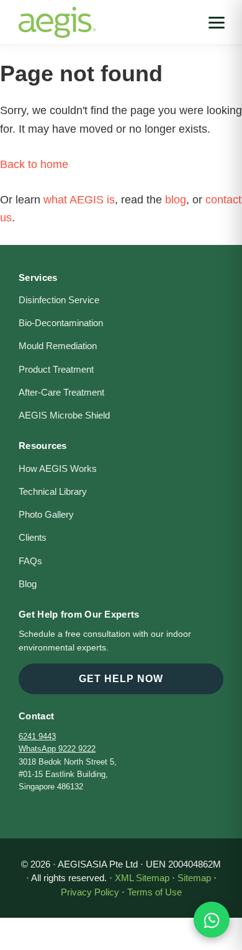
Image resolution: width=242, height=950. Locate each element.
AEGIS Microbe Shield (64, 415)
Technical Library (53, 492)
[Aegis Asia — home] (57, 15)
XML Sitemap (142, 877)
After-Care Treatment (61, 392)
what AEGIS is (79, 199)
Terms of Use (154, 892)
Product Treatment (56, 370)
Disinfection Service (59, 300)
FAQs (30, 561)
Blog (28, 584)
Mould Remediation (58, 346)
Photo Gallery (46, 515)
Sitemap (194, 877)
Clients (33, 538)
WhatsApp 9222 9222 (57, 748)
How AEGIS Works (58, 469)
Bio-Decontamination (61, 323)
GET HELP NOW (121, 678)
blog (175, 199)
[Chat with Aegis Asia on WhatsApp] (212, 920)
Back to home (34, 164)
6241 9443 (37, 736)
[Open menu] (216, 22)
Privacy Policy (90, 892)
